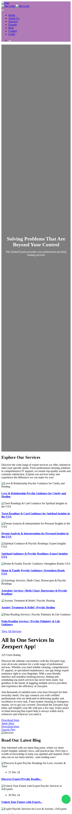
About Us (13, 18)
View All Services (11, 631)
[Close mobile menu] (2, 10)
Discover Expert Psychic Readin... (21, 779)
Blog (11, 27)
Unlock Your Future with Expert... (21, 802)
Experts (12, 24)
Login (11, 34)
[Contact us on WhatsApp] (66, 799)
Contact (12, 30)
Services (13, 21)
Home (11, 15)
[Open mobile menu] (9, 41)
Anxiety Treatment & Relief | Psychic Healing (28, 607)
